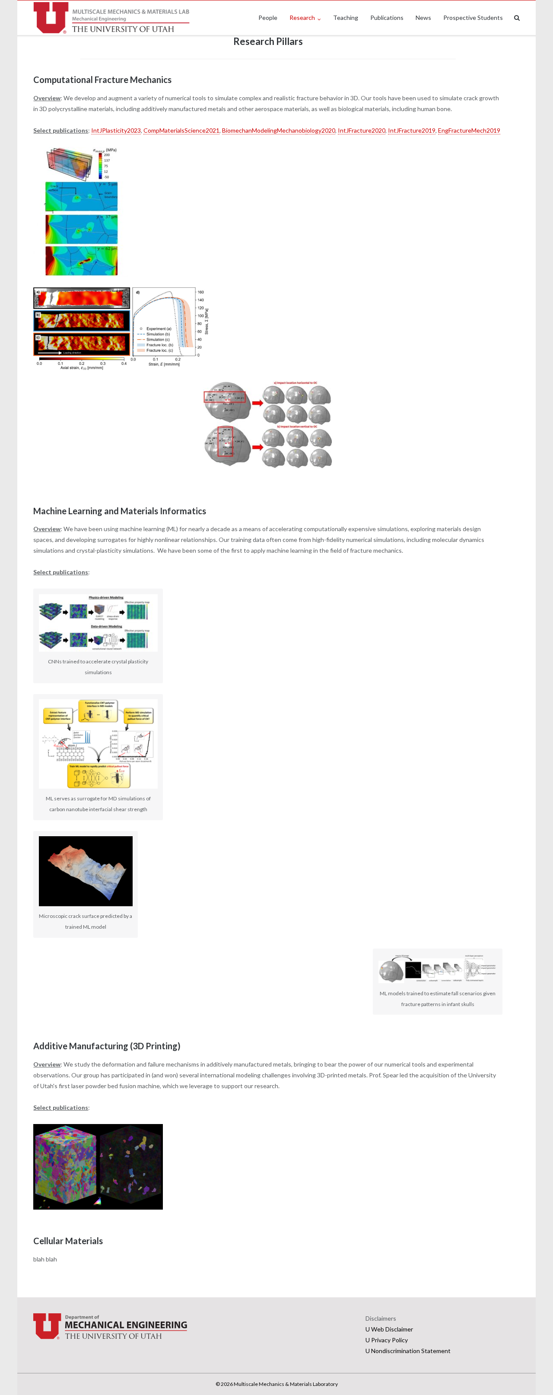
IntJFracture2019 (411, 130)
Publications (387, 17)
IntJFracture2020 (361, 130)
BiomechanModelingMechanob (263, 130)
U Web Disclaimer (389, 1329)
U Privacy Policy (386, 1340)
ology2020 (321, 130)
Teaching (345, 17)
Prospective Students (473, 17)
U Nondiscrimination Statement (408, 1350)
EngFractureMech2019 (469, 130)
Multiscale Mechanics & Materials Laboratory (286, 1384)
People (267, 17)
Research (302, 17)
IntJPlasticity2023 (116, 130)
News (423, 17)
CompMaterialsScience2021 (181, 130)
